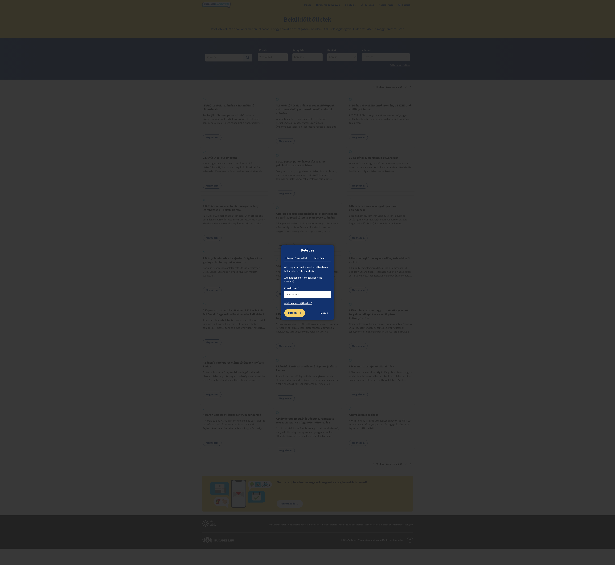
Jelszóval (319, 258)
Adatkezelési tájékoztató (298, 303)
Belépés (293, 313)
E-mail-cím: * (291, 288)
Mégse (324, 313)
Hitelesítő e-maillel (296, 258)
